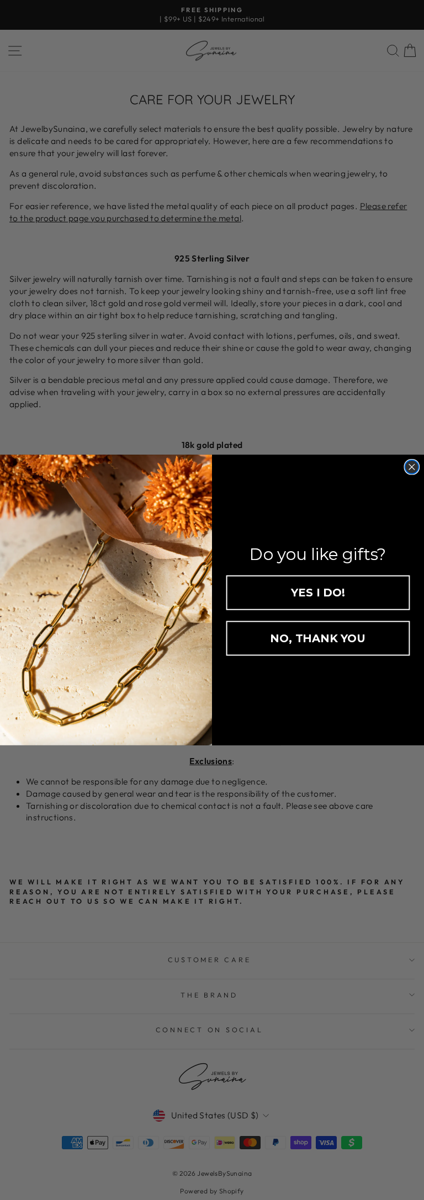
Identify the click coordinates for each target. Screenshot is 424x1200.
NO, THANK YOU (317, 638)
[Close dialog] (412, 467)
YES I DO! (317, 592)
